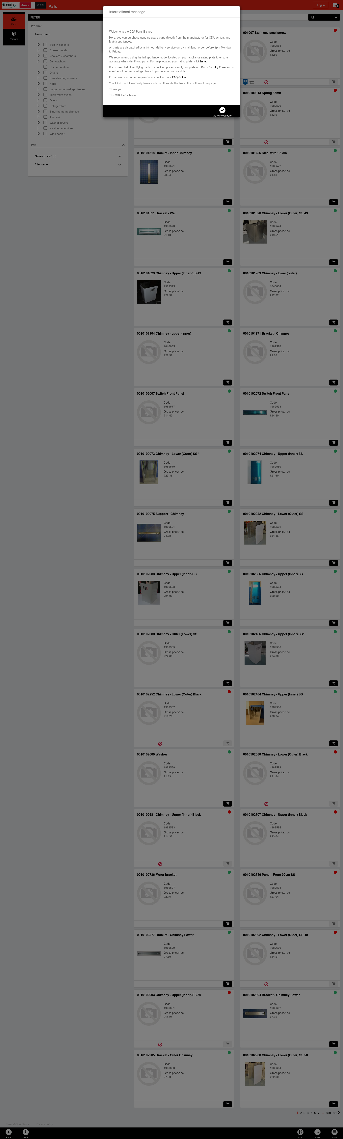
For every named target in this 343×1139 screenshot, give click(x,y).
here (203, 61)
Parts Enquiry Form (213, 67)
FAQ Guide (179, 77)
